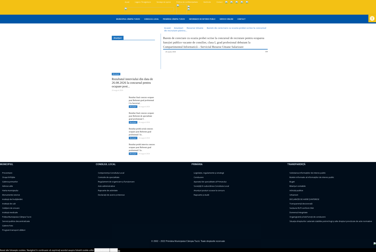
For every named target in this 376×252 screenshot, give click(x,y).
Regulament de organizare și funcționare (116, 181)
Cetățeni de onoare (11, 208)
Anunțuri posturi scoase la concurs (209, 190)
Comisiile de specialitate (108, 177)
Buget (292, 181)
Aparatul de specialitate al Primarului (210, 181)
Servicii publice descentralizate (16, 221)
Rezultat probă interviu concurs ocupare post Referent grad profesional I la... (142, 147)
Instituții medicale (10, 212)
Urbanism (293, 195)
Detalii (114, 250)
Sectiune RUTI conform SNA (301, 208)
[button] (267, 19)
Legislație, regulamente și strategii (209, 173)
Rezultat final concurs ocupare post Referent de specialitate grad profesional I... (141, 116)
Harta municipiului (10, 190)
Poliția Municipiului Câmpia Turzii (16, 216)
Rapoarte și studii (201, 195)
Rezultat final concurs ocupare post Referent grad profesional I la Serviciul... (141, 100)
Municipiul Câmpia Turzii (128, 19)
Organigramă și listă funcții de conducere (307, 216)
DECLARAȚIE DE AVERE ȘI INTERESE (304, 199)
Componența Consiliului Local (111, 173)
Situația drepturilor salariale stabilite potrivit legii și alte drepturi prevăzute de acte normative (330, 221)
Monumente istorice (11, 195)
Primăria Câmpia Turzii (174, 19)
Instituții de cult (9, 203)
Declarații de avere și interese (111, 195)
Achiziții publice (296, 190)
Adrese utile (7, 186)
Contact (219, 2)
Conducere (199, 177)
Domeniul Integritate (298, 212)
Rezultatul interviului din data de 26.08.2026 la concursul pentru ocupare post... (132, 82)
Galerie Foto (7, 225)
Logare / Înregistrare (142, 2)
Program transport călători (13, 230)
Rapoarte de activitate (108, 190)
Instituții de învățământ (12, 199)
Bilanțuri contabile (297, 186)
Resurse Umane (195, 28)
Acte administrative (106, 186)
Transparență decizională (300, 203)
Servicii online (226, 19)
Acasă (126, 2)
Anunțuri (178, 28)
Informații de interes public (202, 19)
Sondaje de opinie (163, 2)
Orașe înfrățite (8, 177)
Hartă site (207, 2)
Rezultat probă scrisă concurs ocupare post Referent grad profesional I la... (141, 132)
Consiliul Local (151, 19)
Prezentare (7, 173)
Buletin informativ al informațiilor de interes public (311, 177)
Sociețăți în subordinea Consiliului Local (211, 186)
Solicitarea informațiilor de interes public (307, 173)
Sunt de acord (102, 250)
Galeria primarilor (10, 181)
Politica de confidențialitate (187, 2)
